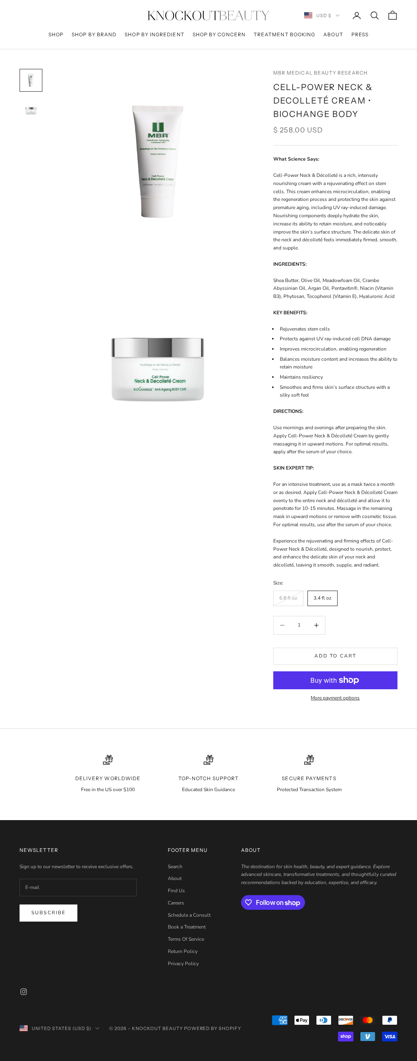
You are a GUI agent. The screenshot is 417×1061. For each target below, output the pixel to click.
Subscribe (48, 912)
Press (360, 34)
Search (175, 866)
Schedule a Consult (189, 915)
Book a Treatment (187, 927)
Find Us (176, 890)
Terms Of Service (186, 939)
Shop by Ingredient (154, 34)
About (333, 34)
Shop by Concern (219, 34)
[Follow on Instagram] (24, 992)
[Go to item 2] (31, 109)
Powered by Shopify (212, 1028)
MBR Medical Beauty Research (320, 73)
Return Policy (183, 951)
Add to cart (335, 656)
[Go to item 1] (31, 80)
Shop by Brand (94, 34)
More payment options (335, 698)
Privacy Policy (183, 963)
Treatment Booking (284, 34)
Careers (176, 903)
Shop (56, 34)
